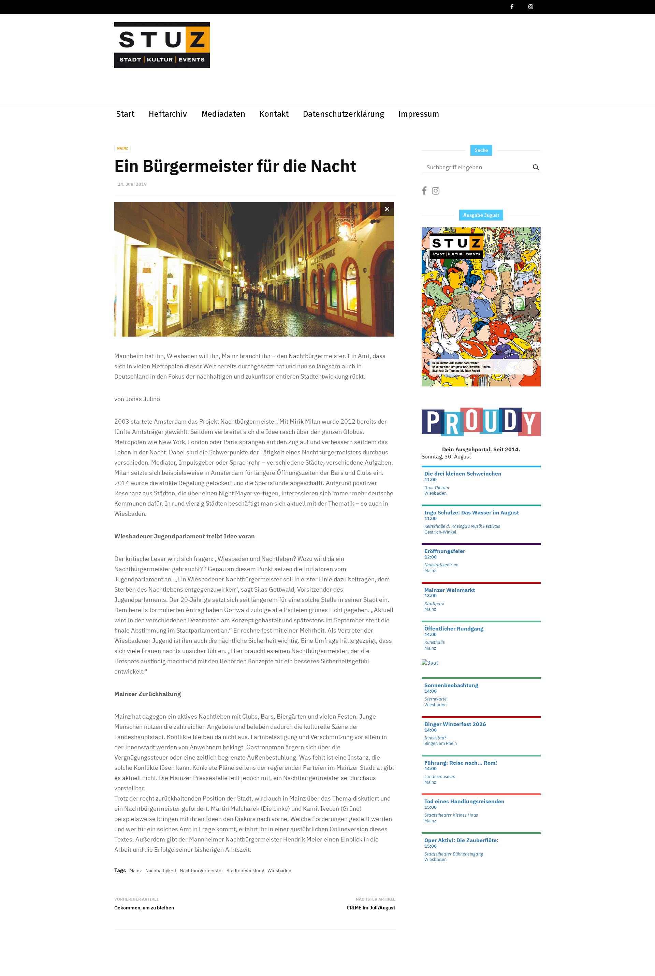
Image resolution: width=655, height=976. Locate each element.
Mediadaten (223, 114)
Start (125, 114)
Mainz (122, 148)
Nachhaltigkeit (160, 870)
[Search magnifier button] (536, 167)
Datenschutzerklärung (343, 114)
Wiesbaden (279, 870)
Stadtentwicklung (245, 870)
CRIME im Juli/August (371, 908)
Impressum (418, 114)
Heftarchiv (168, 114)
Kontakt (274, 114)
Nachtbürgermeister (201, 870)
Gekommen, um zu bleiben (144, 908)
